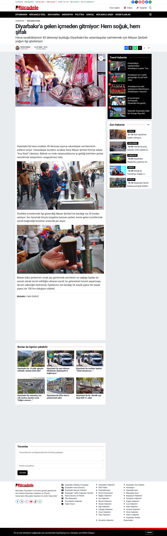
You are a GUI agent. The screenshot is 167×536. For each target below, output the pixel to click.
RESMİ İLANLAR (122, 14)
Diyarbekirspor (104, 490)
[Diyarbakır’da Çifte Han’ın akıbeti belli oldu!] (60, 385)
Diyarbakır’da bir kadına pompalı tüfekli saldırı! (138, 185)
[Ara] (150, 8)
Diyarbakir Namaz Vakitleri (76, 490)
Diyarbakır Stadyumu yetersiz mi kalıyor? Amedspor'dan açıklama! (137, 160)
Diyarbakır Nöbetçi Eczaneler (77, 485)
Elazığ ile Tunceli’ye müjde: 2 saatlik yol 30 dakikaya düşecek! (137, 173)
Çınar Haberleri (105, 512)
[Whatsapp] (40, 502)
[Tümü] (148, 124)
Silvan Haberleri (105, 504)
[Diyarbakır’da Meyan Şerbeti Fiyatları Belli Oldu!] (60, 249)
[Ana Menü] (150, 14)
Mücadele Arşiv (132, 493)
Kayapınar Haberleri (134, 496)
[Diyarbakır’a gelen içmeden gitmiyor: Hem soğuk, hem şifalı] (60, 80)
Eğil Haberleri (104, 506)
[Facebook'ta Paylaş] (126, 48)
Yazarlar (143, 8)
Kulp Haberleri (132, 506)
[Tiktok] (35, 502)
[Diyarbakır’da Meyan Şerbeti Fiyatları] (60, 185)
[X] (22, 502)
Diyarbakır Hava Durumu (75, 487)
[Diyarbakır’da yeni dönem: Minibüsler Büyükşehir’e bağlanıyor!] (60, 358)
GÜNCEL (90, 14)
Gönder (22, 472)
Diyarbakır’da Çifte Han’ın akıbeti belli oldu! (58, 396)
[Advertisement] (61, 125)
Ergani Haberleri (132, 501)
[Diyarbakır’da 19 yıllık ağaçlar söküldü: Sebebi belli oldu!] (31, 358)
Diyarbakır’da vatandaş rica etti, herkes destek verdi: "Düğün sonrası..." (29, 397)
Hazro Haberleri (132, 515)
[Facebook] (17, 502)
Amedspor (130, 487)
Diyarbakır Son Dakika (135, 485)
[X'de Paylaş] (130, 48)
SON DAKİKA (54, 14)
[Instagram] (26, 502)
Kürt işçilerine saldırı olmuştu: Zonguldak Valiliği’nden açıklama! (138, 136)
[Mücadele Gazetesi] (27, 7)
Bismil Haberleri (105, 501)
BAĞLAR (131, 179)
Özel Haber (103, 487)
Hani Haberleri (104, 515)
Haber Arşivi (70, 504)
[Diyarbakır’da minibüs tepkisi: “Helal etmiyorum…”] (89, 358)
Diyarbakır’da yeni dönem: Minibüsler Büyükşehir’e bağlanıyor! (58, 370)
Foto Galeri (115, 8)
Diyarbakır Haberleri (107, 485)
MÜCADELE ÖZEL (37, 14)
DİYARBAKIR (21, 14)
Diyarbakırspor (132, 490)
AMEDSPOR (67, 14)
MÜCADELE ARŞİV (104, 14)
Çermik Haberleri (133, 509)
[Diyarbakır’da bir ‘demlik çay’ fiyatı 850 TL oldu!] (89, 385)
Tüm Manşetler (71, 498)
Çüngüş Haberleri (106, 509)
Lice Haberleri (132, 504)
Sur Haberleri (104, 498)
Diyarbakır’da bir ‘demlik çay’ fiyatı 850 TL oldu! (89, 396)
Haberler (19, 21)
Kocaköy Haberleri (106, 520)
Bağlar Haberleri (105, 496)
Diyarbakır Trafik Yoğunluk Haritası (79, 493)
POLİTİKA (79, 14)
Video (129, 8)
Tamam (149, 532)
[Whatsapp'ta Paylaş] (135, 48)
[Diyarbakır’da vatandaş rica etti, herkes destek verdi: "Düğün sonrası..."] (31, 385)
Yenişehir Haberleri (134, 498)
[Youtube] (31, 502)
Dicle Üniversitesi (106, 493)
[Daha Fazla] (140, 48)
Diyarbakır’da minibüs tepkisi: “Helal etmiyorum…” (89, 369)
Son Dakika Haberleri (73, 501)
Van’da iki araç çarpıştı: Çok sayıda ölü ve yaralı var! (138, 148)
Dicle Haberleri (132, 512)
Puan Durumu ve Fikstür (74, 496)
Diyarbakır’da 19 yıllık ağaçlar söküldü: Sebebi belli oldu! (30, 369)
